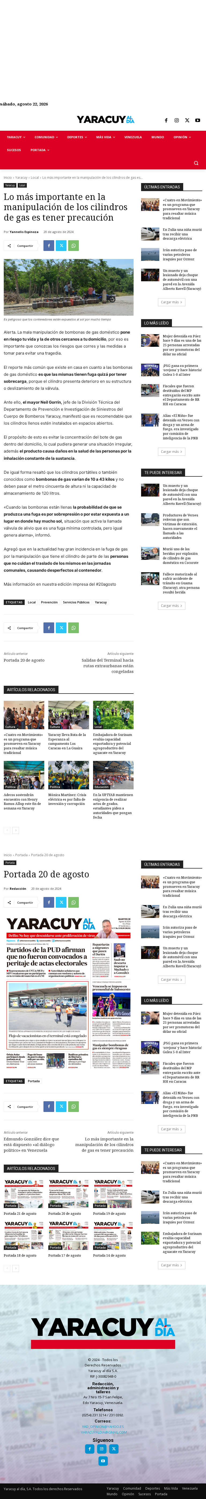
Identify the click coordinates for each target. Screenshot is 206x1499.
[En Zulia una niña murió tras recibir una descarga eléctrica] (150, 234)
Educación (102, 787)
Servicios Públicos (76, 602)
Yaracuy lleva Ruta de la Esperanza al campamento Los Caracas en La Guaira (67, 741)
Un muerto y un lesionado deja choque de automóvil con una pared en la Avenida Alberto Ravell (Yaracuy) (182, 279)
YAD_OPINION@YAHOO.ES (103, 1426)
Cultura (10, 727)
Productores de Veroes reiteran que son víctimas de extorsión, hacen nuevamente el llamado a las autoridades (180, 526)
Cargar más (170, 302)
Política (10, 787)
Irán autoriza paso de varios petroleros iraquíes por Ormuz (180, 254)
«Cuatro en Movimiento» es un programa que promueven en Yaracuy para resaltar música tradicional (23, 743)
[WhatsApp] (73, 245)
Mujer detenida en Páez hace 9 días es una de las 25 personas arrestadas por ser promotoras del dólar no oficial (182, 345)
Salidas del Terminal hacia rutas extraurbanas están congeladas (108, 665)
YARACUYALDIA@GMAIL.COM (104, 1432)
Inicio (8, 177)
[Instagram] (176, 120)
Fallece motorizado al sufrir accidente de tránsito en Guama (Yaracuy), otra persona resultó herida (181, 583)
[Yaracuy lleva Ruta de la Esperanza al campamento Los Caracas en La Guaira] (68, 715)
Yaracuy (21, 177)
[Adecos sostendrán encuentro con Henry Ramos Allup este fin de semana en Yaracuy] (24, 775)
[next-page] (15, 830)
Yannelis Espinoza (24, 232)
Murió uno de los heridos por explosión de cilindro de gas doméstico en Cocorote (180, 556)
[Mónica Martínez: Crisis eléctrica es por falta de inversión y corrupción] (68, 775)
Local (35, 177)
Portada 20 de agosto (24, 660)
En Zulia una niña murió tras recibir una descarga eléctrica (182, 234)
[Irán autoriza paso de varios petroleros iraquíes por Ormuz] (150, 254)
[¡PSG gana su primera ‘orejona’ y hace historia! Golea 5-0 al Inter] (150, 370)
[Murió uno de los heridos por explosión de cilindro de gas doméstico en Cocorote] (150, 553)
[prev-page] (7, 830)
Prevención (49, 602)
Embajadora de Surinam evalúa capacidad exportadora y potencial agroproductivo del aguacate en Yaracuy (112, 743)
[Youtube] (197, 120)
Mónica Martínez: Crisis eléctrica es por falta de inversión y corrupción (67, 799)
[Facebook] (166, 120)
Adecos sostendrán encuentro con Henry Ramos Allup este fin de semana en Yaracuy (22, 802)
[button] (196, 163)
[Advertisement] (103, 37)
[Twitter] (187, 120)
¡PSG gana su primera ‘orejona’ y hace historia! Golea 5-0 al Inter (182, 370)
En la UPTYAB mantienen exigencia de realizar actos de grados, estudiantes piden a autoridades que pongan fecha (113, 806)
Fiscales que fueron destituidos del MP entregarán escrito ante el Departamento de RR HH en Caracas (181, 395)
